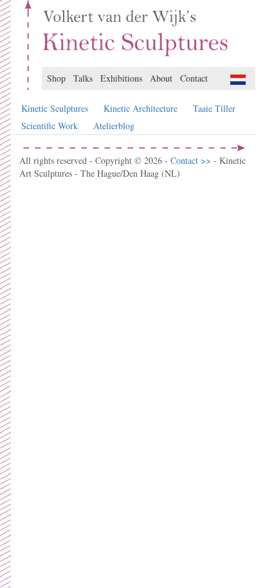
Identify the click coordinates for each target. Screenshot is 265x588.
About (161, 78)
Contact (194, 78)
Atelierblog (113, 126)
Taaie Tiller (214, 108)
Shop (56, 78)
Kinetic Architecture (141, 108)
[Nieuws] (238, 78)
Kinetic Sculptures (54, 108)
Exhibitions (121, 78)
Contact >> (192, 160)
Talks (83, 78)
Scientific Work (49, 126)
